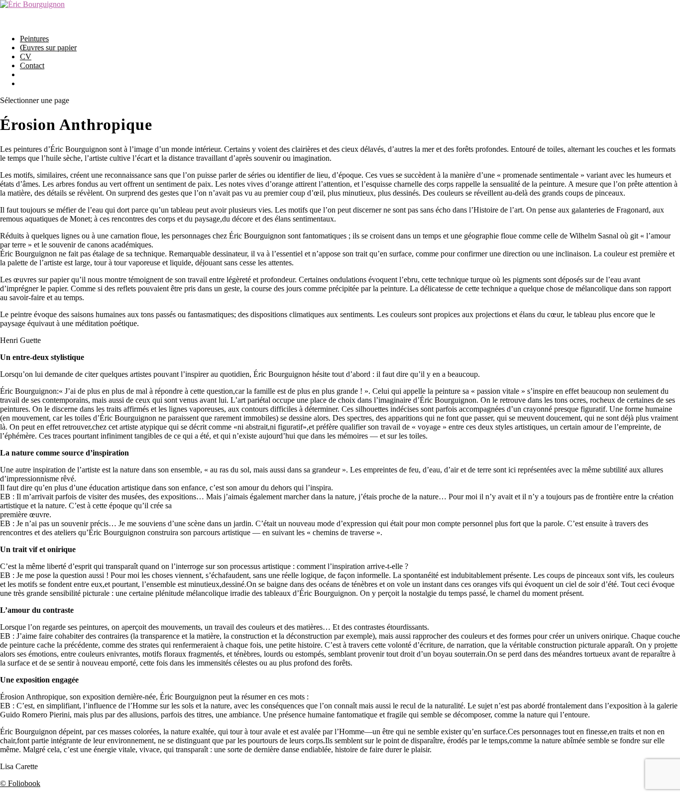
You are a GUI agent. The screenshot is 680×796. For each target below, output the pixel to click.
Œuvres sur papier (48, 47)
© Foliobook (20, 783)
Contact (32, 65)
